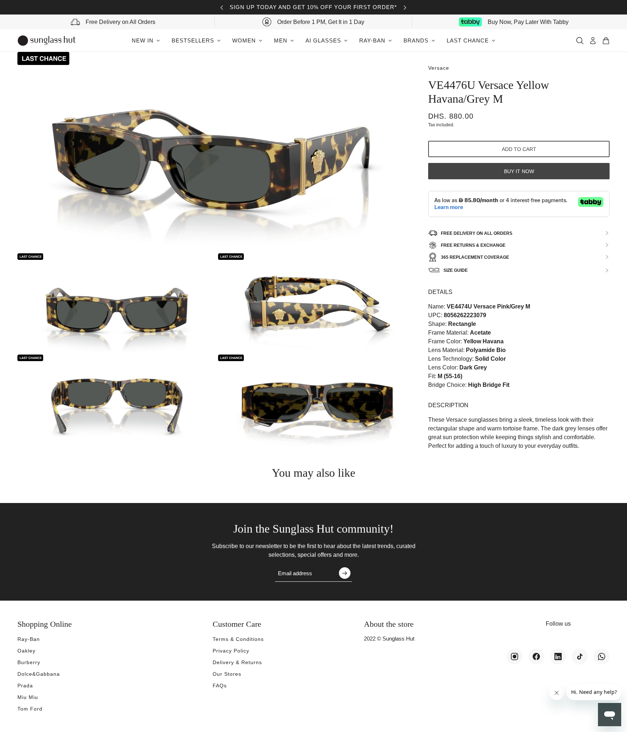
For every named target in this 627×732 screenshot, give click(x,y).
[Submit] (345, 573)
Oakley (26, 651)
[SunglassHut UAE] (46, 40)
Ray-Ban (28, 639)
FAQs (220, 685)
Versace (438, 68)
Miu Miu (27, 697)
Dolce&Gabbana (38, 674)
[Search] (579, 40)
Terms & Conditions (238, 639)
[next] (405, 7)
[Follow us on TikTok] (580, 656)
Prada (25, 685)
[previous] (222, 7)
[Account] (593, 40)
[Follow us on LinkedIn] (558, 656)
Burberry (28, 662)
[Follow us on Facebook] (536, 656)
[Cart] (606, 40)
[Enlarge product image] (217, 152)
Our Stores (227, 674)
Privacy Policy (231, 651)
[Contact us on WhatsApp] (602, 656)
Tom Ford (29, 709)
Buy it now (519, 171)
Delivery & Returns (237, 662)
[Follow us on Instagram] (514, 656)
